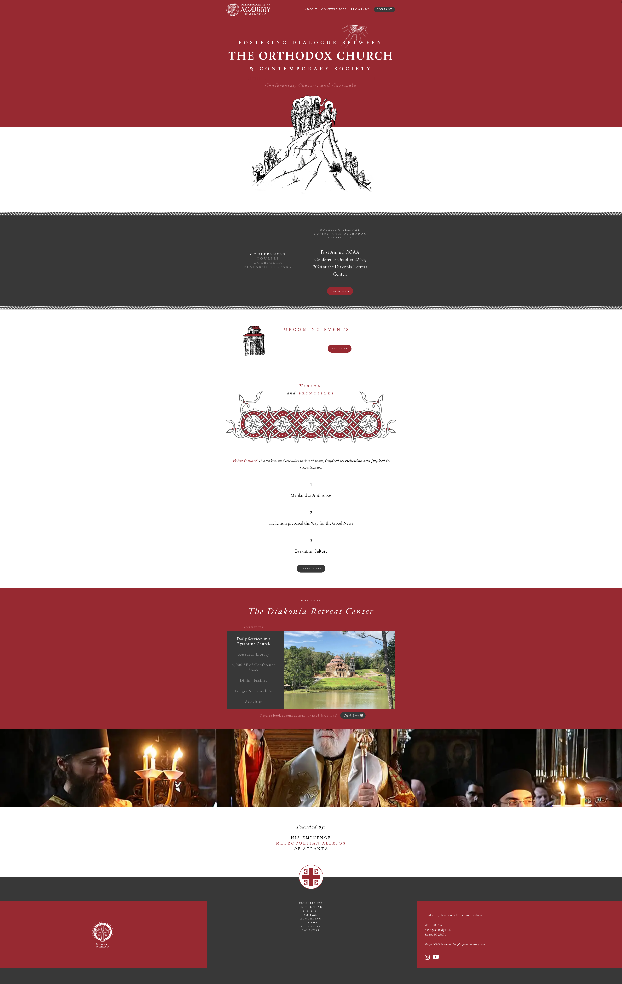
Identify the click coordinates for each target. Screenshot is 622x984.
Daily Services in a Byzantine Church (254, 641)
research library (268, 267)
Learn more (340, 291)
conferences (268, 254)
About (311, 9)
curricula (268, 263)
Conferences (334, 9)
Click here (351, 715)
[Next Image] (387, 670)
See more (340, 348)
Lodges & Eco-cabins (254, 690)
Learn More (311, 568)
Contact (384, 9)
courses (268, 258)
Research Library (253, 654)
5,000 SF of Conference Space (253, 667)
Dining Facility (254, 680)
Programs (360, 9)
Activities (254, 701)
